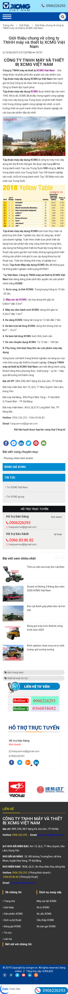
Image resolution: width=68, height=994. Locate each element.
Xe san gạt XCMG (46, 926)
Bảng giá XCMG (15, 467)
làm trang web (15, 672)
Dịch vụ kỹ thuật (12, 920)
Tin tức (9, 477)
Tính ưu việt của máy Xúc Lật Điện (45, 566)
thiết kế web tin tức (17, 678)
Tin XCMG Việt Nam (17, 487)
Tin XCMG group (15, 496)
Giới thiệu (24, 25)
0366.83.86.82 (37, 417)
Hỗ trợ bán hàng (19, 740)
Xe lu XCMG (43, 907)
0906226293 (55, 6)
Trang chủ (8, 25)
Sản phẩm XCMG (13, 913)
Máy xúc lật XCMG (46, 901)
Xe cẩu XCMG (44, 913)
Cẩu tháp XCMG (45, 920)
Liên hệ (7, 939)
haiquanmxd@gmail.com (24, 423)
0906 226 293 (19, 417)
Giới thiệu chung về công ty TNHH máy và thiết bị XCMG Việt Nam (33, 27)
